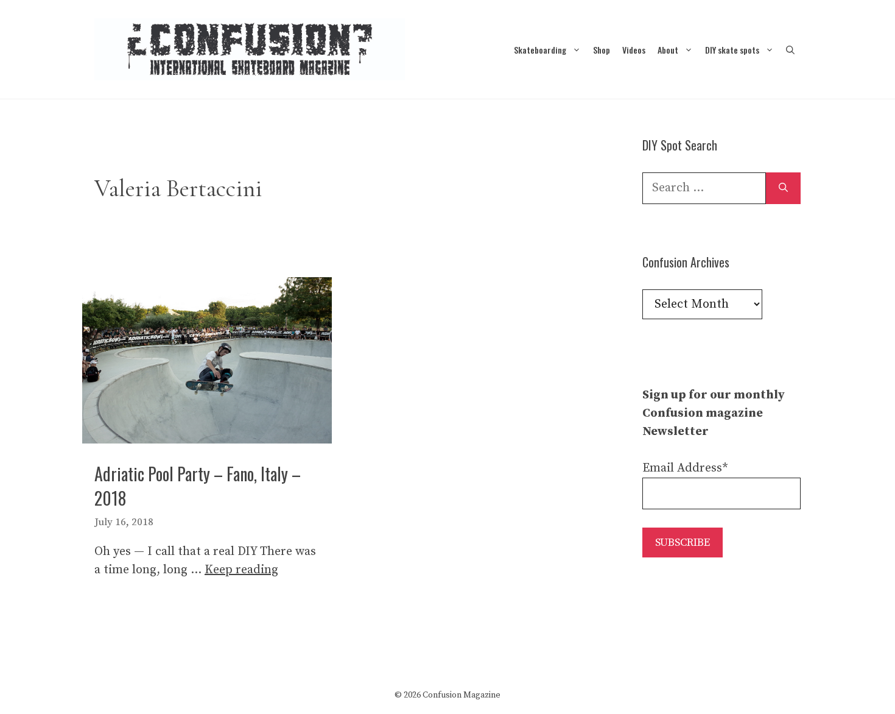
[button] (790, 49)
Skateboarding (540, 49)
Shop (601, 49)
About (668, 49)
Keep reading (241, 570)
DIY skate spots (732, 49)
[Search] (783, 188)
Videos (633, 49)
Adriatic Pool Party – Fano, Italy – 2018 (197, 485)
